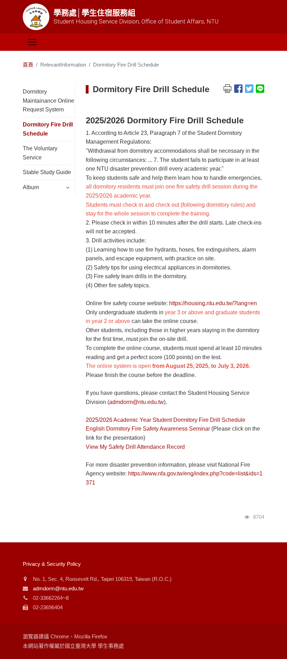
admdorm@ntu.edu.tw (136, 402)
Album (31, 187)
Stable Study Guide (47, 172)
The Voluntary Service (40, 152)
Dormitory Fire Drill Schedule (48, 129)
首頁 (28, 65)
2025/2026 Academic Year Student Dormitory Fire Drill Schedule (165, 420)
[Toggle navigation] (32, 42)
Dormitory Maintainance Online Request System (48, 100)
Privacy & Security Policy (52, 564)
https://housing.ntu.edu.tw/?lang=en (213, 303)
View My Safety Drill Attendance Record (135, 447)
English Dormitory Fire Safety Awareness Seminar (148, 429)
